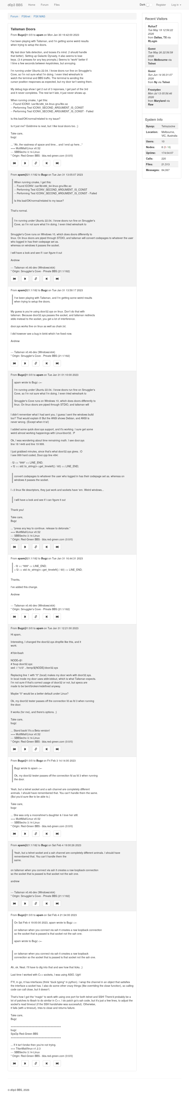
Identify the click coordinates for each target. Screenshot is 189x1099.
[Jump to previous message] (25, 163)
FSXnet (26, 16)
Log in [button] (175, 4)
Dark (143, 4)
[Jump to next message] (46, 163)
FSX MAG (39, 16)
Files (57, 4)
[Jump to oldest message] (14, 163)
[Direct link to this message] (35, 163)
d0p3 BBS (15, 4)
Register (161, 4)
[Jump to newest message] (57, 163)
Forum (45, 4)
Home (31, 4)
